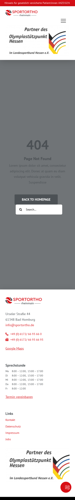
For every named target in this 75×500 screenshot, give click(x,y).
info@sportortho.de (19, 325)
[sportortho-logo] (21, 11)
